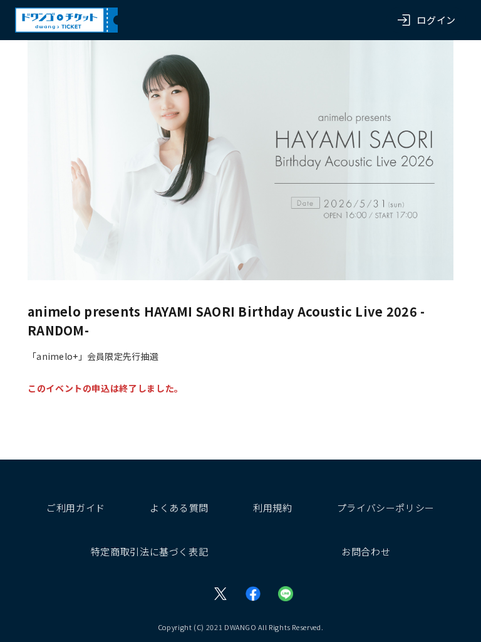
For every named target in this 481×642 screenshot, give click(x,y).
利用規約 (272, 507)
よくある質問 (179, 507)
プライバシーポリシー (386, 507)
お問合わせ (365, 551)
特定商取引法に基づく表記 (150, 551)
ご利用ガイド (75, 507)
